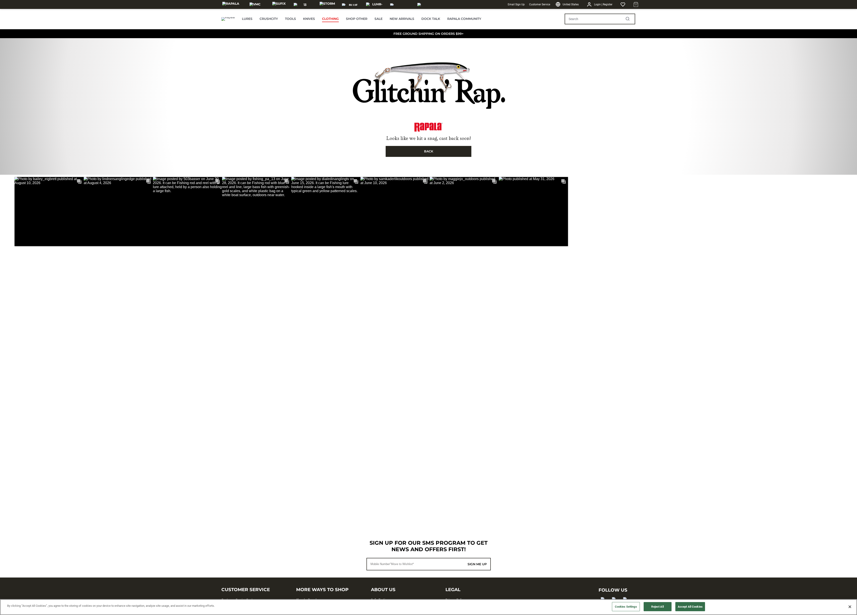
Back (428, 151)
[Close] (850, 607)
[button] (49, 211)
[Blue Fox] (351, 4)
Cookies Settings (626, 606)
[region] (428, 607)
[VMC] (255, 4)
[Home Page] (228, 19)
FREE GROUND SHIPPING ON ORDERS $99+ (428, 34)
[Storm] (327, 4)
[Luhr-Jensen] (375, 4)
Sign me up (477, 564)
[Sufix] (279, 4)
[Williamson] (401, 4)
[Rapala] (231, 4)
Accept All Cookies (690, 606)
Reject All (657, 606)
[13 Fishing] (303, 4)
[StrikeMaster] (430, 4)
